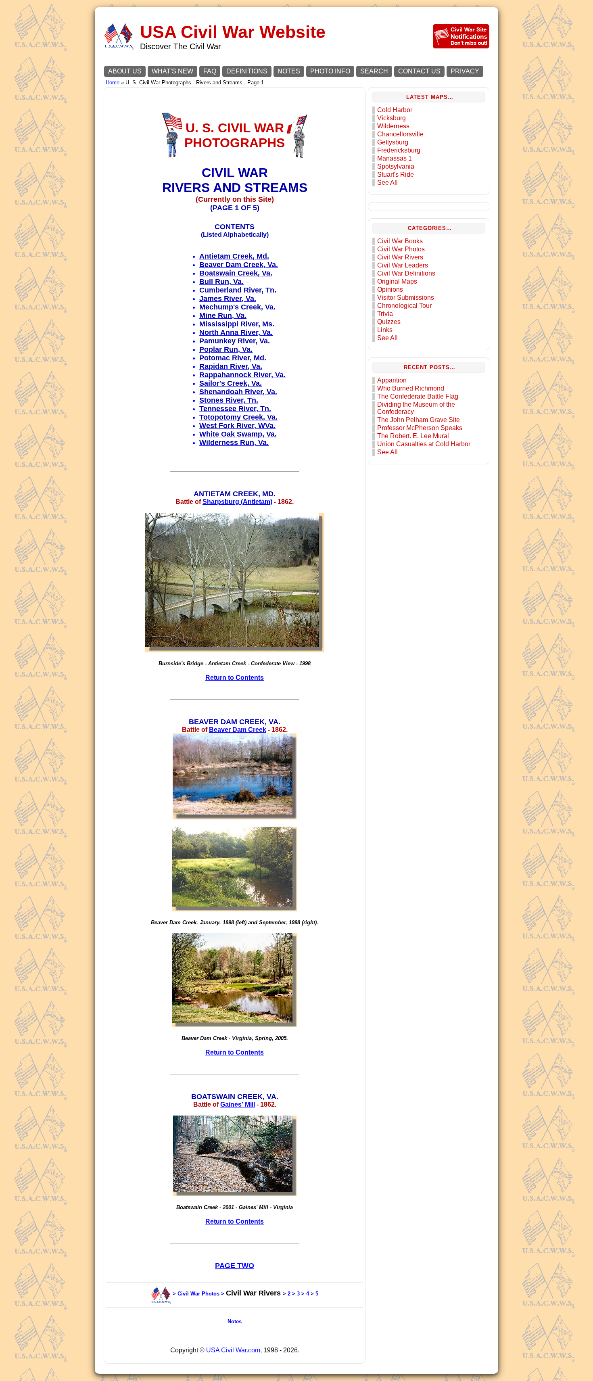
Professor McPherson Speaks (419, 427)
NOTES (289, 71)
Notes (235, 1321)
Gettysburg (392, 142)
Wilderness (393, 126)
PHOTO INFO (330, 71)
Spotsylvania (395, 166)
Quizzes (389, 321)
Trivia (385, 313)
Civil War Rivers (400, 257)
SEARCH (374, 71)
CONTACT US (419, 71)
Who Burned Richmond (410, 388)
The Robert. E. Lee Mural (413, 435)
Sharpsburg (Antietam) (237, 501)
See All (387, 182)
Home (112, 82)
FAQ (209, 71)
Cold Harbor (394, 110)
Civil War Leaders (402, 265)
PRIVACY (465, 71)
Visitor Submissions (405, 297)
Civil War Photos (198, 1294)
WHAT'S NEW (172, 71)
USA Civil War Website (233, 32)
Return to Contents (234, 677)
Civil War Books (400, 241)
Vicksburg (391, 118)
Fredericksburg (398, 150)
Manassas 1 (394, 158)
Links (385, 329)
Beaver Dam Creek (237, 729)
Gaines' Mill (237, 1104)
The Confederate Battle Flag (417, 396)
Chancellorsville (400, 134)
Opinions (390, 289)
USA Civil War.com (233, 1350)
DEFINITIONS (246, 71)
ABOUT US (125, 71)
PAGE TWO (234, 1266)
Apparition (392, 380)
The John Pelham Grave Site (418, 419)
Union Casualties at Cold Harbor (423, 444)
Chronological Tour (404, 305)
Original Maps (397, 281)
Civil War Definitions (406, 273)
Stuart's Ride (395, 174)
